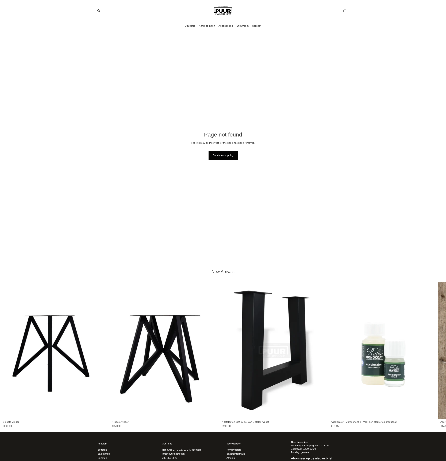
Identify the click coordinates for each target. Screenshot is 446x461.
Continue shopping (223, 155)
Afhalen (230, 457)
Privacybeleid (233, 449)
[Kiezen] (104, 414)
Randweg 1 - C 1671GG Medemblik (181, 449)
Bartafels (102, 457)
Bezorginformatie (235, 453)
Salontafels (104, 453)
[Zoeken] (98, 10)
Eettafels (102, 449)
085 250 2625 (169, 457)
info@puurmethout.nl (173, 453)
